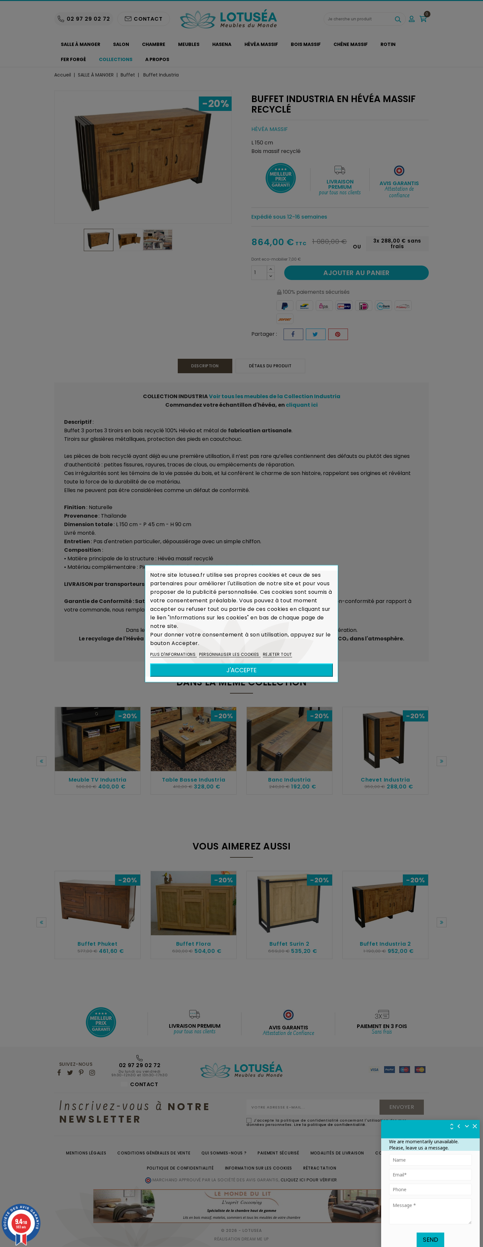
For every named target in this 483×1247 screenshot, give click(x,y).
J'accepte (241, 670)
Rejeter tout (277, 654)
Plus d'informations (173, 654)
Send (430, 1240)
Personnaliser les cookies (230, 654)
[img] (475, 1126)
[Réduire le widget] (467, 1126)
